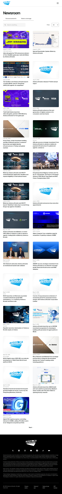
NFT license (55, 487)
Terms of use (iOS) (45, 487)
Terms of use (36, 487)
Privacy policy (26, 487)
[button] (57, 3)
